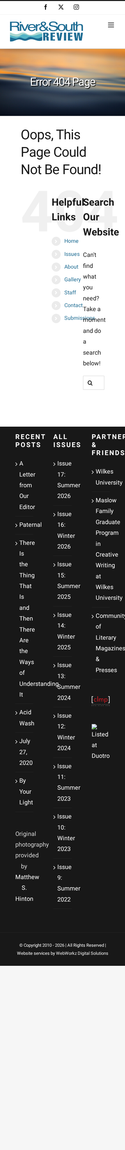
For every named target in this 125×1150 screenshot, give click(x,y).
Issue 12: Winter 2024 (62, 732)
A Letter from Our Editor (24, 485)
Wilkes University (101, 477)
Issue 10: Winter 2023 (62, 833)
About (71, 267)
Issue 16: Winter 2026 (62, 530)
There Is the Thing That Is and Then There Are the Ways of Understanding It (24, 618)
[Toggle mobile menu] (111, 24)
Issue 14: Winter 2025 (62, 631)
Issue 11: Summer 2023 (62, 782)
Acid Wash (24, 718)
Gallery (72, 280)
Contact (73, 305)
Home (71, 241)
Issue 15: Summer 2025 (62, 580)
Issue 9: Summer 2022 (62, 883)
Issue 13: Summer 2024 (62, 681)
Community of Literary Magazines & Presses (101, 643)
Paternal (24, 524)
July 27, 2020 (24, 752)
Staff (70, 293)
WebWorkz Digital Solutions (82, 953)
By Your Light (24, 791)
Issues (72, 254)
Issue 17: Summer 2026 (62, 480)
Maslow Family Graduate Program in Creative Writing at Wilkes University (101, 549)
